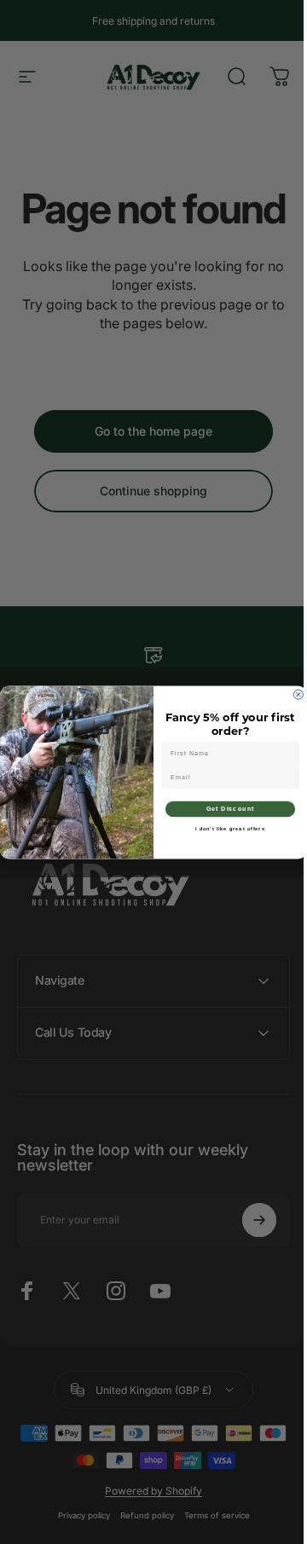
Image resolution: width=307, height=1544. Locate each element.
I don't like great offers (224, 828)
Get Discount (224, 808)
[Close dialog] (292, 694)
